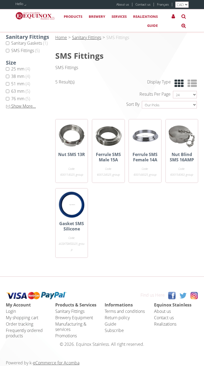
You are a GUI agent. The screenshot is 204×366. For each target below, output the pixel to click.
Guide (152, 25)
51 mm (20, 83)
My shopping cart (22, 318)
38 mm (20, 76)
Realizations (145, 16)
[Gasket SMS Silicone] (71, 204)
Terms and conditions (125, 311)
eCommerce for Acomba (56, 363)
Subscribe (114, 330)
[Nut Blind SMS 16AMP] (181, 135)
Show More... (21, 106)
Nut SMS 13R (71, 154)
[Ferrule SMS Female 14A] (144, 135)
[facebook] (172, 295)
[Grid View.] (178, 83)
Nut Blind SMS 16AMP (182, 157)
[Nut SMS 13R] (71, 135)
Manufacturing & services (70, 326)
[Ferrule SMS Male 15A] (108, 135)
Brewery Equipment (74, 318)
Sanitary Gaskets (29, 43)
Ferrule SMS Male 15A (108, 157)
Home (61, 37)
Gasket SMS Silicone (71, 226)
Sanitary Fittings (86, 37)
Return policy (117, 318)
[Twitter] (183, 295)
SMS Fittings (25, 50)
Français (163, 4)
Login (11, 311)
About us (122, 4)
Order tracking (19, 324)
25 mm (20, 68)
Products (73, 16)
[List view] (191, 83)
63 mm (20, 91)
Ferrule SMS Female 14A (145, 157)
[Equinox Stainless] (35, 15)
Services (119, 16)
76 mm (20, 98)
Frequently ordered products (24, 333)
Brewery (97, 16)
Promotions (66, 336)
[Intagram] (194, 295)
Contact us (143, 4)
